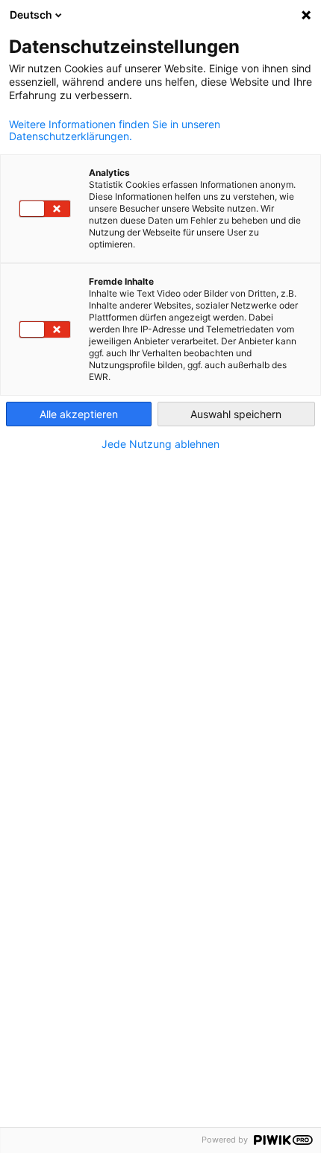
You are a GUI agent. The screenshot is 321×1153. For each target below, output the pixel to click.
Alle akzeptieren (79, 414)
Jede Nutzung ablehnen (160, 444)
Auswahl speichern (235, 414)
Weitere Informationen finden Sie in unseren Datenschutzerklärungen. (114, 130)
